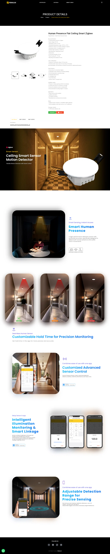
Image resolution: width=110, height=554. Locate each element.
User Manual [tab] (14, 119)
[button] (45, 74)
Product (47, 17)
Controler (42, 2)
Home (42, 17)
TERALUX (59, 551)
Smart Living (69, 2)
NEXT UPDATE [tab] (23, 119)
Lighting (56, 2)
